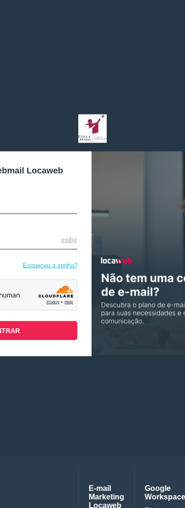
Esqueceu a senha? (50, 264)
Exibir (69, 239)
